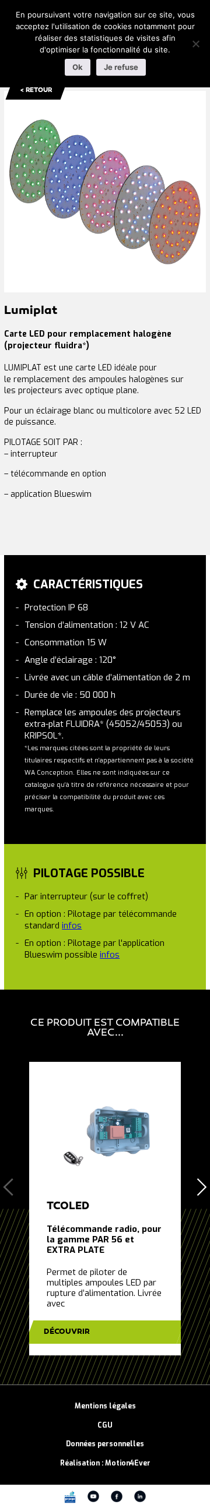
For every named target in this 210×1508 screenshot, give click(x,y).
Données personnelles (105, 1444)
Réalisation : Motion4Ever (105, 1463)
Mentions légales (105, 1406)
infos (72, 925)
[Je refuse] (195, 44)
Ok (77, 67)
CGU (105, 1425)
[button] (202, 1187)
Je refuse (121, 67)
